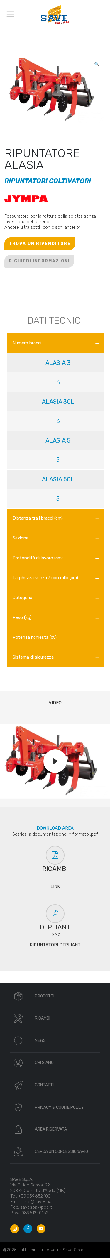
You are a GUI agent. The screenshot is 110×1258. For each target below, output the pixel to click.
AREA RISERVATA (51, 1129)
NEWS (40, 1040)
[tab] (55, 343)
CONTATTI (44, 1084)
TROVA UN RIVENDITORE (40, 243)
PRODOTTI (44, 996)
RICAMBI (42, 1018)
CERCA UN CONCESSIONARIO (61, 1151)
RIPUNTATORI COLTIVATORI (47, 181)
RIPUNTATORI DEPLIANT (55, 945)
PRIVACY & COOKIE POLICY (59, 1107)
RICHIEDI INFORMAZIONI (39, 260)
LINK (55, 886)
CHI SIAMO (44, 1062)
